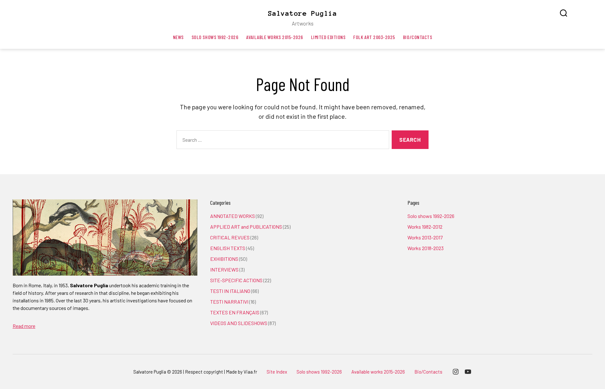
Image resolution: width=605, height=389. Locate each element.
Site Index (277, 372)
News (178, 37)
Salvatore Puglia (302, 13)
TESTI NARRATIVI (229, 302)
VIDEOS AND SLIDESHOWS (238, 323)
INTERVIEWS (224, 269)
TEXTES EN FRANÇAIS (234, 312)
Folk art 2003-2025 (374, 37)
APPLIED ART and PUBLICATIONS (246, 227)
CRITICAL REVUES (230, 237)
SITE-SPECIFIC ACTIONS (236, 280)
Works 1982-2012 (424, 227)
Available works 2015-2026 (274, 37)
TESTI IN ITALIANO (230, 291)
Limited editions (328, 37)
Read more (24, 326)
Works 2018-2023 (425, 248)
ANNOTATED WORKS (232, 216)
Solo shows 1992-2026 (215, 37)
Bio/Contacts (417, 37)
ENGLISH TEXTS (227, 248)
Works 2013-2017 (425, 237)
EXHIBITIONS (224, 259)
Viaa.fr (250, 372)
